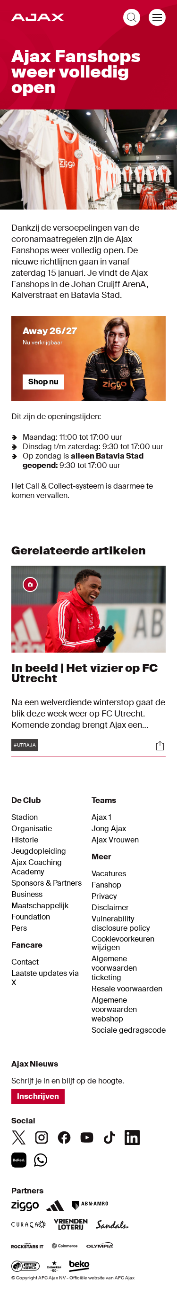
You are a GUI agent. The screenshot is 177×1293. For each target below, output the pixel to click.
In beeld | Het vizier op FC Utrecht (84, 673)
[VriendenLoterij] (70, 1225)
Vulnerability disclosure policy (121, 923)
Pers (19, 928)
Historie (24, 840)
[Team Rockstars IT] (27, 1246)
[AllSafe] (25, 1267)
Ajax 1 (101, 817)
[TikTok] (109, 1137)
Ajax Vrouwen (115, 840)
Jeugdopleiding (38, 851)
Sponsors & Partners (46, 883)
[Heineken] (54, 1267)
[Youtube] (86, 1137)
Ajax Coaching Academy (36, 867)
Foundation (30, 917)
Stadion (24, 817)
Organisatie (31, 828)
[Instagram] (41, 1137)
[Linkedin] (132, 1137)
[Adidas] (55, 1205)
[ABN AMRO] (90, 1205)
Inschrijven (38, 1096)
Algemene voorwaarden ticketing (114, 968)
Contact (25, 962)
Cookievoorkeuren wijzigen (123, 943)
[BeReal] (18, 1160)
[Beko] (79, 1267)
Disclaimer (110, 907)
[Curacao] (28, 1225)
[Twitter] (18, 1137)
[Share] (160, 745)
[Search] (131, 17)
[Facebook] (64, 1137)
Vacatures (109, 874)
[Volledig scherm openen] (160, 197)
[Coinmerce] (64, 1246)
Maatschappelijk (39, 906)
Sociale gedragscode (129, 1030)
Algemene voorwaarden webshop (114, 1010)
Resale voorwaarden (127, 989)
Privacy (104, 896)
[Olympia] (99, 1246)
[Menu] (157, 17)
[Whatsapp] (40, 1160)
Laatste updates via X (45, 978)
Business (26, 894)
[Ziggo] (25, 1205)
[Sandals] (112, 1225)
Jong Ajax (109, 828)
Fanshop (106, 885)
